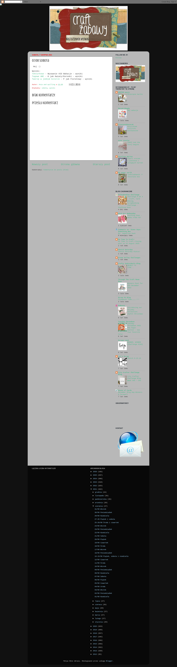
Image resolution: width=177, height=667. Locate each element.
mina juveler (124, 140)
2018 (95, 633)
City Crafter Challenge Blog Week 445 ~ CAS (134, 378)
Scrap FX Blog (124, 297)
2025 (95, 475)
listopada (100, 496)
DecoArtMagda (124, 108)
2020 (95, 626)
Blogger (109, 661)
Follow (118, 58)
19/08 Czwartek (101, 543)
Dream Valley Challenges (129, 258)
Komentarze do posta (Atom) (56, 170)
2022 (95, 486)
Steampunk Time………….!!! (128, 299)
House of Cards (125, 390)
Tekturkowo (38, 74)
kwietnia (99, 611)
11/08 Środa (100, 563)
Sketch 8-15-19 (134, 358)
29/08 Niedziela (102, 516)
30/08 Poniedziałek (103, 512)
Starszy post (101, 164)
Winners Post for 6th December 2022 (135, 286)
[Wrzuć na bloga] (72, 84)
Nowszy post (40, 164)
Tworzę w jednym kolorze (46, 79)
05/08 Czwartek (101, 583)
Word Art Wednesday (126, 213)
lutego (98, 618)
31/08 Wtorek (100, 509)
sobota (44, 88)
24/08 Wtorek (100, 526)
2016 (95, 640)
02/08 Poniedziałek (103, 593)
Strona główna (70, 164)
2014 (95, 647)
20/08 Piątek (100, 539)
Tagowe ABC (38, 76)
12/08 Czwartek (101, 560)
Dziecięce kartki (135, 94)
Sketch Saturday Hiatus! (129, 252)
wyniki (52, 88)
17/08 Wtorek (100, 550)
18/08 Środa (100, 546)
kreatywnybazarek (126, 124)
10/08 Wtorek (100, 566)
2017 (95, 637)
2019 (95, 630)
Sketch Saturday (125, 250)
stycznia (99, 622)
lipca (98, 601)
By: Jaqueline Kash (126, 233)
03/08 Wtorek (100, 590)
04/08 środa (100, 587)
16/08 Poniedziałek (103, 553)
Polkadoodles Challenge (128, 195)
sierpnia (99, 506)
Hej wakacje (132, 110)
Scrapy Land (123, 340)
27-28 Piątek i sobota (105, 519)
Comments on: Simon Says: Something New (129, 230)
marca (98, 615)
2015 (95, 644)
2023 (95, 482)
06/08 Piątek (100, 580)
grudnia (99, 492)
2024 (95, 479)
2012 (95, 654)
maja (97, 608)
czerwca (99, 605)
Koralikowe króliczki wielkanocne (132, 129)
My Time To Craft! (126, 239)
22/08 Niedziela (102, 533)
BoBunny (121, 306)
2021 (95, 489)
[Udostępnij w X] (74, 84)
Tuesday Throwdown (126, 322)
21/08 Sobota (100, 536)
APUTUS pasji (124, 92)
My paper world (125, 173)
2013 (95, 651)
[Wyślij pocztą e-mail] (70, 84)
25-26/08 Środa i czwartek (107, 523)
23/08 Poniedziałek (103, 529)
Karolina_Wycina (125, 157)
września (99, 503)
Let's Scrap (123, 356)
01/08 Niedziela (102, 597)
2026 (95, 472)
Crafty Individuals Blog (129, 264)
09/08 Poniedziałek (103, 570)
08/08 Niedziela (102, 573)
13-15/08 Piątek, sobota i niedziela (111, 556)
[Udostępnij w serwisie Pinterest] (79, 84)
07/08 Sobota (100, 576)
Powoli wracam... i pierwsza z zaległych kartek (135, 161)
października (101, 499)
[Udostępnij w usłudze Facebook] (77, 84)
